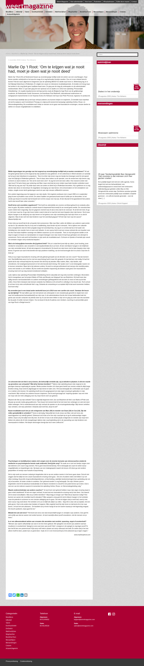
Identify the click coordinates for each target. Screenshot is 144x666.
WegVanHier (72, 12)
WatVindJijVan (60, 12)
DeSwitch (49, 12)
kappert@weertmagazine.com (84, 619)
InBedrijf (19, 12)
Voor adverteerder (76, 1)
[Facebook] (110, 615)
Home (8, 53)
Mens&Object (98, 12)
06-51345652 (44, 619)
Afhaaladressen (108, 1)
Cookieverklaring (26, 661)
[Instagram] (114, 615)
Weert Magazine (62, 1)
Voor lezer (88, 1)
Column (123, 12)
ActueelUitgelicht (13, 14)
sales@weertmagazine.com (83, 626)
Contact (134, 1)
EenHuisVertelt (37, 12)
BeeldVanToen (85, 12)
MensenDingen (111, 12)
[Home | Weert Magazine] (29, 9)
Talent (27, 12)
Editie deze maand (122, 1)
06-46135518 (44, 626)
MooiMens (9, 12)
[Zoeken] (136, 54)
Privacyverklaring (12, 661)
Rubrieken (97, 1)
